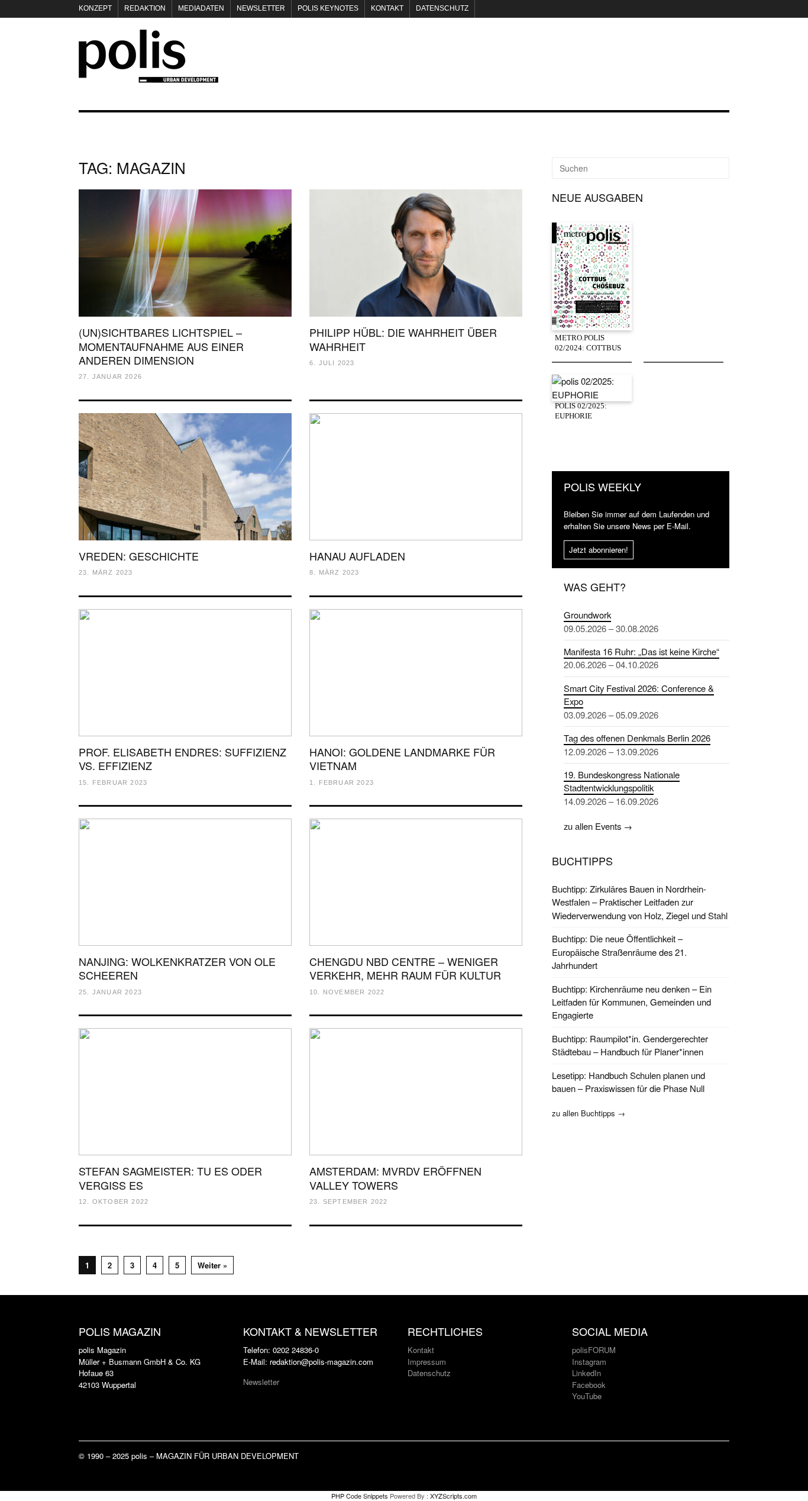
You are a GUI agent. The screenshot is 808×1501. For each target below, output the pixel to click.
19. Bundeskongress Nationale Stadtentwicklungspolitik (622, 781)
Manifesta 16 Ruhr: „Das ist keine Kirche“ (641, 651)
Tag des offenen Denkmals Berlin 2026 (637, 738)
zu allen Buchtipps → (588, 1113)
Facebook (589, 1384)
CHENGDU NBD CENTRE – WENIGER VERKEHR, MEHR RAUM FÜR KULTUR (405, 968)
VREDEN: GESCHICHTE (139, 555)
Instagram (589, 1361)
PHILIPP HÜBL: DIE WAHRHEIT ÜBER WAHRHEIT (403, 338)
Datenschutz (442, 8)
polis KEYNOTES (328, 8)
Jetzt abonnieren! (598, 549)
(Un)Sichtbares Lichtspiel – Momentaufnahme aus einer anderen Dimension (161, 346)
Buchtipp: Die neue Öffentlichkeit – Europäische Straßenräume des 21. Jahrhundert (619, 951)
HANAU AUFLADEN (357, 555)
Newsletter (261, 8)
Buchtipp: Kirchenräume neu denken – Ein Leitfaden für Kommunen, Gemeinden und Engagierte (632, 1002)
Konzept (95, 8)
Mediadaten (201, 8)
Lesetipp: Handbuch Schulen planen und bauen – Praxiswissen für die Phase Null (628, 1081)
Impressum (427, 1361)
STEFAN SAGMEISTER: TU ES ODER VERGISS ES (170, 1177)
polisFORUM (594, 1349)
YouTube (587, 1396)
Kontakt (387, 8)
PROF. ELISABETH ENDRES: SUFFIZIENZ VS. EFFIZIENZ (182, 758)
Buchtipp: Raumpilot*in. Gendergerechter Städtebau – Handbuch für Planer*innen (630, 1045)
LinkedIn (586, 1372)
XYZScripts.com (453, 1495)
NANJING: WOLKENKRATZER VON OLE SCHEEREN (177, 968)
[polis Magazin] (148, 76)
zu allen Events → (598, 826)
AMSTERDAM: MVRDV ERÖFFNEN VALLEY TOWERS (395, 1177)
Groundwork (587, 614)
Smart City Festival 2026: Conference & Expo (639, 694)
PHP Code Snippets (359, 1495)
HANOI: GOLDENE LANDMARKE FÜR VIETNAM (402, 758)
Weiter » (212, 1265)
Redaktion (145, 8)
